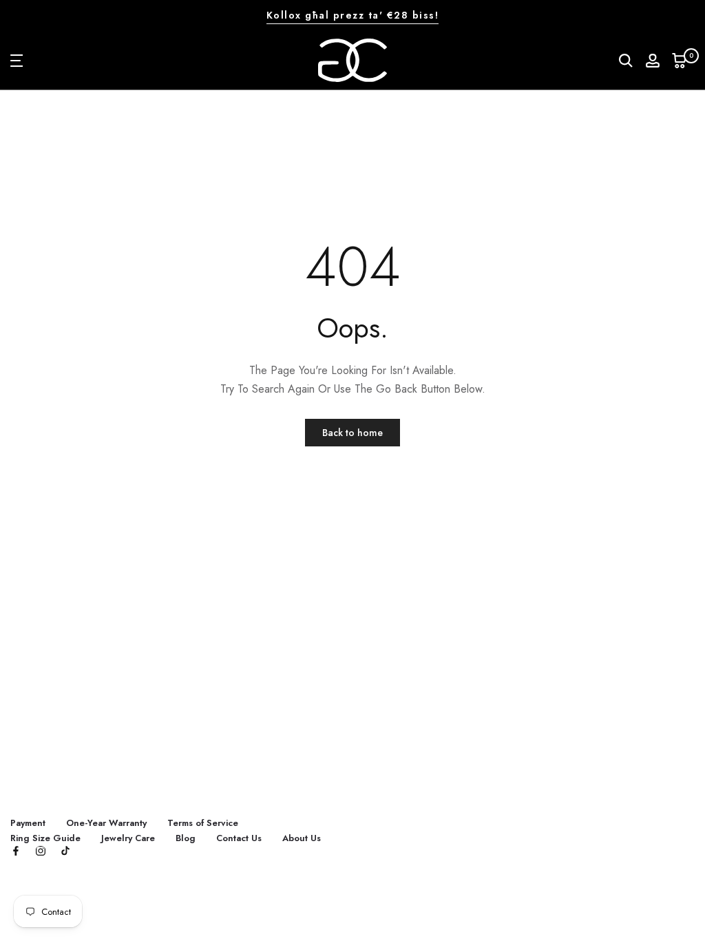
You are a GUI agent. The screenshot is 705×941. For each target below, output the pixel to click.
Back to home (352, 433)
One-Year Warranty (106, 822)
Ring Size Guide (45, 838)
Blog (186, 838)
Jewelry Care (128, 838)
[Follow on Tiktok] (65, 852)
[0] (679, 60)
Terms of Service (202, 822)
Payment (27, 822)
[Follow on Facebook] (15, 852)
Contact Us (239, 838)
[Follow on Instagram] (40, 852)
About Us (301, 838)
